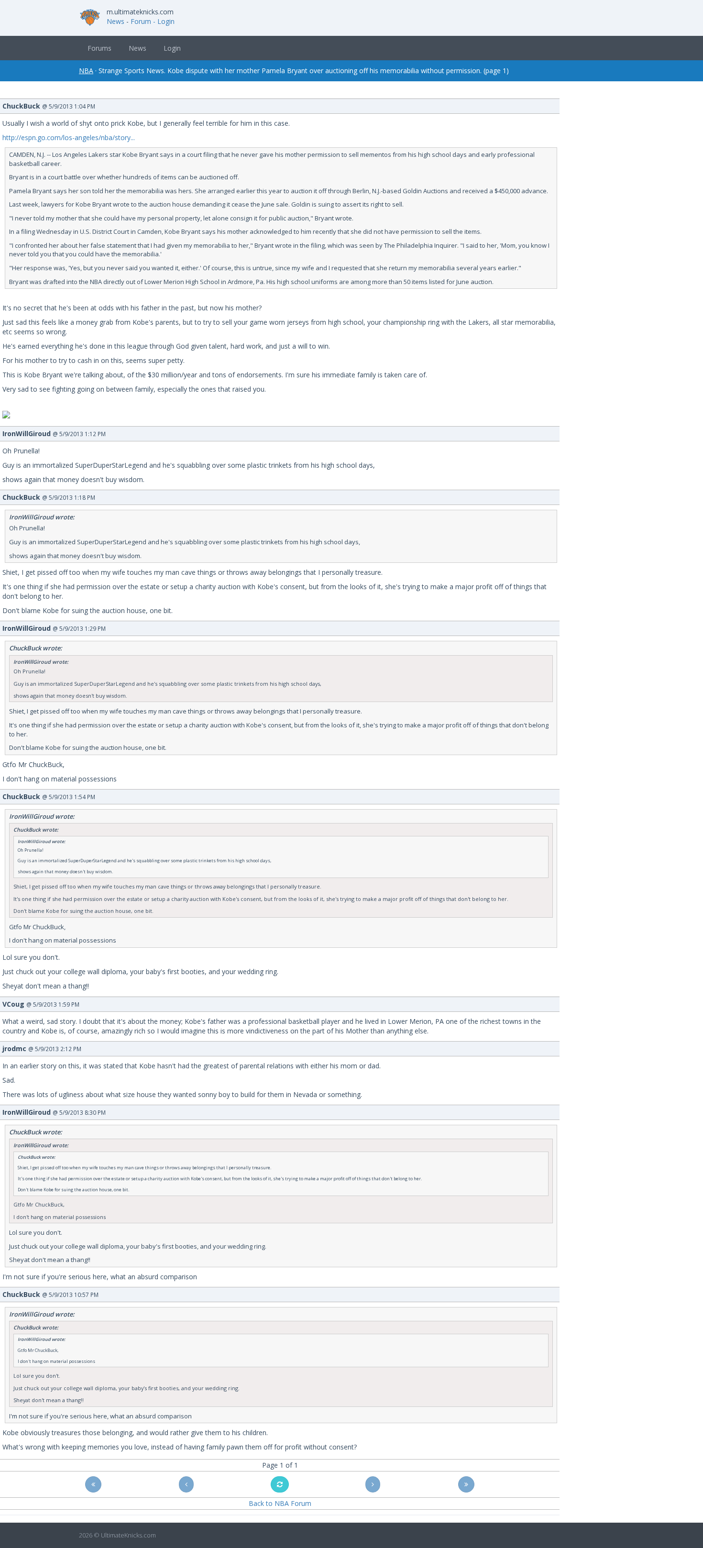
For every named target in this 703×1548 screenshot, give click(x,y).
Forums (99, 48)
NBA (86, 70)
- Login (164, 21)
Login (172, 48)
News (115, 21)
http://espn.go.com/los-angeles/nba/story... (68, 137)
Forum (141, 21)
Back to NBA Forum (280, 1503)
